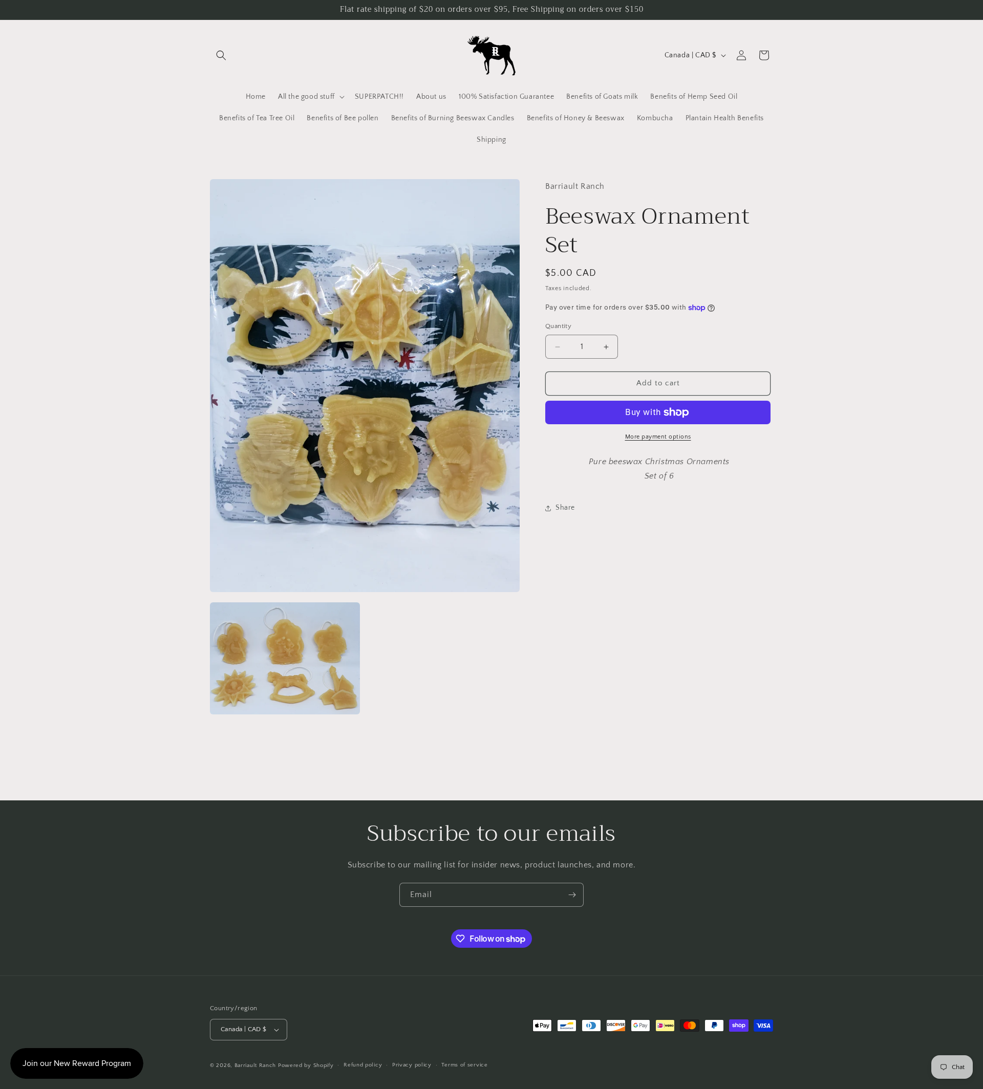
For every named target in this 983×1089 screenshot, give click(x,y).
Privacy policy (412, 1065)
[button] (221, 55)
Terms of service (464, 1065)
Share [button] (565, 508)
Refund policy (363, 1065)
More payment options (658, 436)
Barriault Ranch (255, 1065)
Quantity (558, 326)
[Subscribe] (572, 895)
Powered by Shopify (306, 1065)
